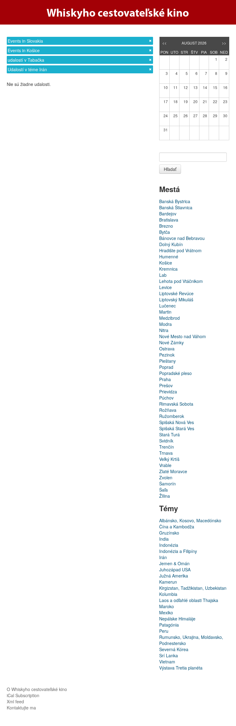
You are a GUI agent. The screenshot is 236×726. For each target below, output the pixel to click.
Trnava (166, 453)
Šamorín (167, 484)
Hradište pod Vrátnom (180, 250)
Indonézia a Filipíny (178, 551)
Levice (165, 287)
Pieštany (167, 361)
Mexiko (166, 612)
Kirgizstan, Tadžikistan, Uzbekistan (192, 588)
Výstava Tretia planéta (181, 668)
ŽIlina (164, 496)
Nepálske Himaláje (177, 619)
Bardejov (167, 213)
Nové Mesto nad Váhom (182, 336)
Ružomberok (171, 416)
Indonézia (168, 545)
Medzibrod (169, 318)
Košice (165, 263)
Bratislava (168, 220)
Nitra (163, 330)
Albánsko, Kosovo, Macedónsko (190, 520)
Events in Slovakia (25, 41)
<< (164, 42)
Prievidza (168, 391)
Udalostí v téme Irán (27, 69)
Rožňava (167, 410)
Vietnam (167, 661)
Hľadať (170, 169)
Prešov (166, 385)
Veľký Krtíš (169, 459)
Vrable (165, 465)
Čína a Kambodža (176, 526)
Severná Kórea (173, 649)
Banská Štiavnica (175, 207)
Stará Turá (169, 434)
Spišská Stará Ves (176, 428)
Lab (163, 275)
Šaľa (163, 490)
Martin (165, 312)
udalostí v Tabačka (26, 60)
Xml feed (15, 701)
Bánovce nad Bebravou (182, 238)
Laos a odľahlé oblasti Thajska (188, 600)
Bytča (164, 232)
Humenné (168, 256)
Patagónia (169, 625)
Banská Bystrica (174, 201)
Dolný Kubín (171, 244)
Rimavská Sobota (176, 404)
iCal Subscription (23, 695)
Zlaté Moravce (173, 471)
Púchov (166, 398)
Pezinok (167, 355)
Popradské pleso (175, 373)
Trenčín (166, 447)
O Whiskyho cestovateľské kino (37, 689)
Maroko (166, 606)
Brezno (166, 226)
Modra (165, 324)
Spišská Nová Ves (176, 422)
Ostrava (167, 349)
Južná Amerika (173, 576)
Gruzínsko (169, 533)
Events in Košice (24, 50)
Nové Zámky (171, 342)
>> (224, 42)
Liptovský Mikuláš (176, 299)
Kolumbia (168, 594)
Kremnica (168, 269)
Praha (165, 379)
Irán (163, 557)
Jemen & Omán (174, 563)
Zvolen (165, 477)
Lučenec (167, 306)
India (164, 539)
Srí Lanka (168, 655)
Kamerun (168, 582)
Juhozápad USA (175, 569)
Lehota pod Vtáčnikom (181, 281)
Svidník (166, 441)
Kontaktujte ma (21, 708)
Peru (163, 631)
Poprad (166, 367)
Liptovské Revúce (176, 293)
